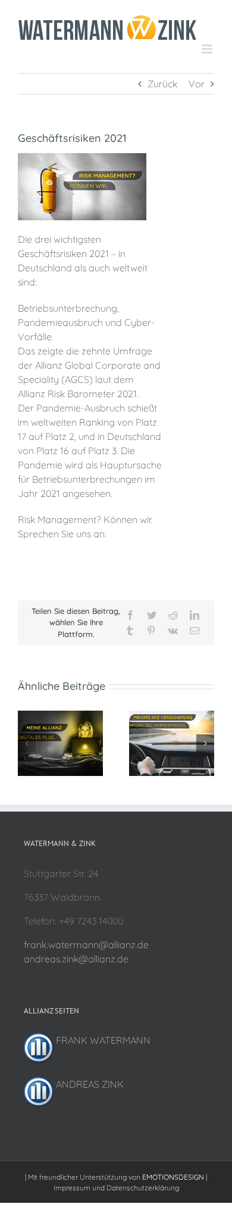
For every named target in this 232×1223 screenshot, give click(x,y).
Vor (197, 84)
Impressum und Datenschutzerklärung (116, 1187)
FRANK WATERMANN (102, 1040)
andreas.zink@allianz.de (76, 959)
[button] (27, 743)
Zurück (162, 84)
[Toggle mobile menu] (208, 49)
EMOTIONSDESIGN (173, 1177)
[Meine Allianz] (60, 717)
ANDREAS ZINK (89, 1084)
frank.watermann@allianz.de (86, 944)
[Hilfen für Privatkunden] (171, 717)
